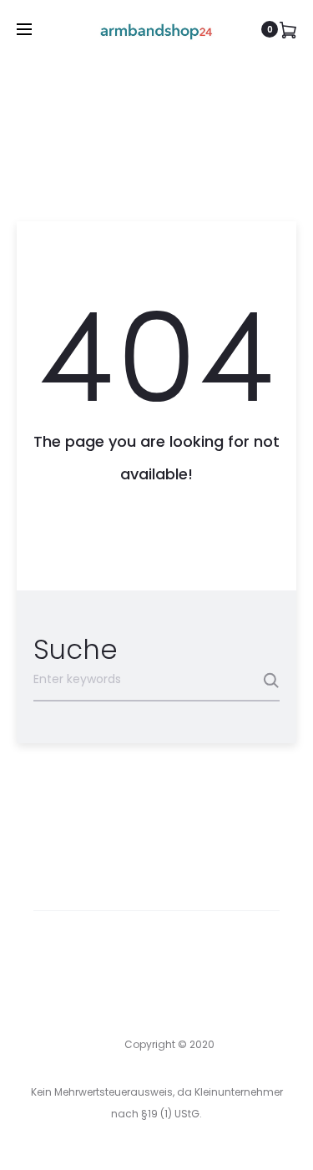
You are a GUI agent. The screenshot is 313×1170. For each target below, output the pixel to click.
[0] (288, 29)
